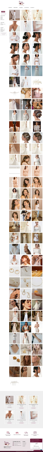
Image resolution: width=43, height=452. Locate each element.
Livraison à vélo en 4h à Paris (17, 434)
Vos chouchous (26, 7)
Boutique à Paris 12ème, (8, 434)
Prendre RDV (34, 435)
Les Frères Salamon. (21, 451)
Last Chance (32, 7)
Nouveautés (10, 7)
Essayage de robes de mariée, (35, 434)
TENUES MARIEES (15, 7)
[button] (36, 444)
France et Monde (26, 435)
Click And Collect (8, 435)
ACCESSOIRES (20, 7)
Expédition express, (26, 434)
